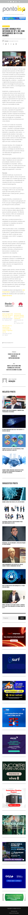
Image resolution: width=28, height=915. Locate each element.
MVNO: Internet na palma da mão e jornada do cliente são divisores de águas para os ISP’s (13, 606)
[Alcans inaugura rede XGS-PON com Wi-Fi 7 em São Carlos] (11, 421)
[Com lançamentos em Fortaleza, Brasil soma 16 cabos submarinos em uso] (11, 555)
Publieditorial (6, 26)
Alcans (5, 342)
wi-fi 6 (11, 342)
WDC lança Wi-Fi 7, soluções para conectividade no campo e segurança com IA (7, 329)
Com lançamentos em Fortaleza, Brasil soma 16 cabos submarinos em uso (12, 565)
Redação (6, 41)
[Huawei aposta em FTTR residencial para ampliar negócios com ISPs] (11, 441)
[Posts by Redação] (3, 41)
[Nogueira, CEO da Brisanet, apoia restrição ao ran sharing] (11, 534)
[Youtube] (16, 1)
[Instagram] (11, 1)
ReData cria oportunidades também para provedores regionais (13, 411)
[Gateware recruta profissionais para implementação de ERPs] (11, 513)
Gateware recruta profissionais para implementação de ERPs (12, 522)
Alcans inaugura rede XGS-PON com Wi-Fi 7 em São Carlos (7, 315)
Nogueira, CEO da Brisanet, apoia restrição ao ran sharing (13, 543)
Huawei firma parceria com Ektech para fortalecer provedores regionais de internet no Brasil (12, 471)
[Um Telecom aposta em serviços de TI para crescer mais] (11, 577)
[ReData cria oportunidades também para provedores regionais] (11, 402)
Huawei (8, 342)
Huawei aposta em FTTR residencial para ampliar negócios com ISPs (13, 449)
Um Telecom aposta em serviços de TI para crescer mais (13, 586)
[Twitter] (13, 1)
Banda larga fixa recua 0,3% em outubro (13, 502)
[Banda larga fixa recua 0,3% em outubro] (11, 494)
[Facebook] (8, 1)
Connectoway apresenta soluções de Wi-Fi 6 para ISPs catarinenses (19, 316)
